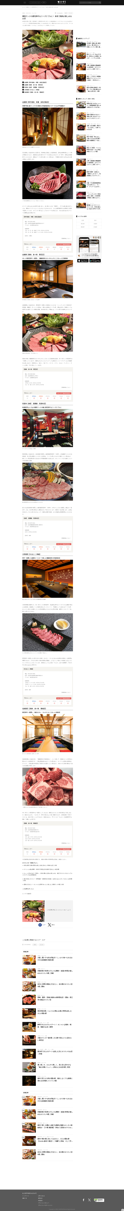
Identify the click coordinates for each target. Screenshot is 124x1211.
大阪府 (95, 223)
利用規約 (40, 1200)
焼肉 (66, 13)
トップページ (25, 1195)
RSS (44, 2)
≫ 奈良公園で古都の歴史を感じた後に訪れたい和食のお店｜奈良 (39, 865)
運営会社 (40, 1198)
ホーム (23, 7)
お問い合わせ (41, 1195)
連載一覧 (24, 1198)
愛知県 (82, 227)
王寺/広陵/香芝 (60, 13)
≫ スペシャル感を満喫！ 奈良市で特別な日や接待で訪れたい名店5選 (40, 869)
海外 (95, 220)
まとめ (70, 13)
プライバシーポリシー (43, 1203)
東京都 (82, 223)
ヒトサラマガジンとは (35, 2)
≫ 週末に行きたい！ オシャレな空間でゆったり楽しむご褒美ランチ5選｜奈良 (43, 884)
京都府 (95, 227)
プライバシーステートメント (45, 1205)
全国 (82, 220)
